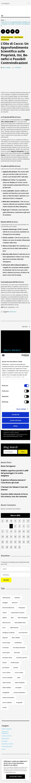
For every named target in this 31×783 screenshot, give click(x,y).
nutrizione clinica (7, 657)
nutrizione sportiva (21, 657)
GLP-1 (4, 627)
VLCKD (4, 707)
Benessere (15, 602)
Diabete (4, 617)
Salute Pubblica (6, 687)
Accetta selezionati (15, 420)
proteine (15, 667)
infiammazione (14, 627)
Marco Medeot (7, 67)
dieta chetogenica (23, 617)
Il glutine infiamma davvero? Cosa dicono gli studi (13, 481)
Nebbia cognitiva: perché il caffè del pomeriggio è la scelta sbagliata (14, 473)
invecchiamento (23, 632)
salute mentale (6, 682)
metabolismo (18, 642)
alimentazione (6, 597)
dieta (12, 617)
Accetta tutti (15, 414)
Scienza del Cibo (5, 39)
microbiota (5, 647)
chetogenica (21, 607)
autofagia (5, 602)
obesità (4, 662)
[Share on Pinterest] (17, 31)
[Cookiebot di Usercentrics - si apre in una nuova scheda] (22, 355)
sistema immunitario (8, 697)
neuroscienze (6, 652)
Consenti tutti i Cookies (15, 776)
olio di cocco (12, 311)
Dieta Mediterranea (20, 622)
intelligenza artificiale (8, 632)
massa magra (6, 642)
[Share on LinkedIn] (12, 31)
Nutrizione (17, 652)
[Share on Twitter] (8, 31)
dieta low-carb (6, 622)
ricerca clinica (6, 672)
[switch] (26, 391)
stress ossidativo (7, 702)
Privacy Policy (9, 772)
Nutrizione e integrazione (7, 37)
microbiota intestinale (19, 647)
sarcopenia (18, 687)
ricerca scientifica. (7, 677)
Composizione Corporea (17, 612)
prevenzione (5, 667)
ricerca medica (19, 672)
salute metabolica (20, 682)
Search (22, 451)
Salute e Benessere (19, 37)
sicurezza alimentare (19, 692)
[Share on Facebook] (3, 31)
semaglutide (5, 692)
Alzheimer (17, 597)
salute (18, 677)
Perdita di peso (15, 662)
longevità (5, 637)
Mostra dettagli (21, 409)
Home (2, 20)
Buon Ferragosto (8, 466)
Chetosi (4, 612)
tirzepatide (19, 702)
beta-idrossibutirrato (8, 607)
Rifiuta (15, 426)
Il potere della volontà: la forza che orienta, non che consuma (14, 495)
